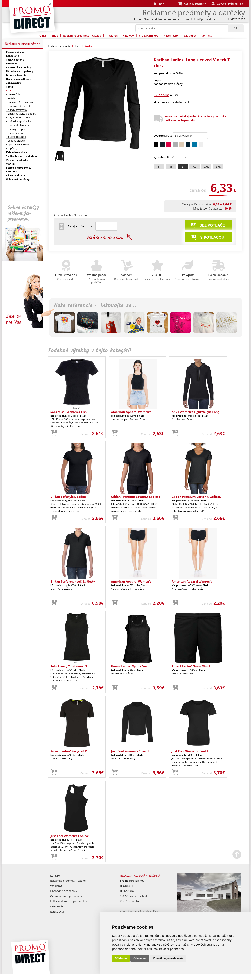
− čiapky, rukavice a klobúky (21, 113)
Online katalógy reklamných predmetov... (23, 213)
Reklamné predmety (21, 43)
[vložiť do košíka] (54, 433)
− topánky (11, 148)
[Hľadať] (236, 28)
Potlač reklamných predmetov (68, 901)
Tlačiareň (112, 35)
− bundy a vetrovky (16, 109)
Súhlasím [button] (121, 958)
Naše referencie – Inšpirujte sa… (95, 305)
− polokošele (13, 94)
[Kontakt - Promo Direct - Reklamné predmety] (209, 911)
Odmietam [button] (139, 958)
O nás (42, 35)
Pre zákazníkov (148, 35)
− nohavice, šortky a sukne (20, 102)
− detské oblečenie (16, 136)
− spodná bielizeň (15, 140)
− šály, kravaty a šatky (18, 117)
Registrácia (57, 911)
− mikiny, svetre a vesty (18, 106)
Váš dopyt (190, 35)
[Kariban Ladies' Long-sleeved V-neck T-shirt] (100, 148)
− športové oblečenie (17, 144)
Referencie (56, 906)
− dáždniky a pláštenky (18, 121)
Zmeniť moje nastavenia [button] (168, 958)
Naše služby (170, 35)
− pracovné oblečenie (17, 125)
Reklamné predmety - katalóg (82, 35)
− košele (10, 98)
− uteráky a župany (16, 129)
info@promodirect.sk (207, 19)
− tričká (10, 90)
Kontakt (206, 35)
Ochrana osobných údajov (66, 896)
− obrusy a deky (14, 133)
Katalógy (128, 35)
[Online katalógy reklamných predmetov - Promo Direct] (25, 259)
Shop (55, 35)
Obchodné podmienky (63, 891)
